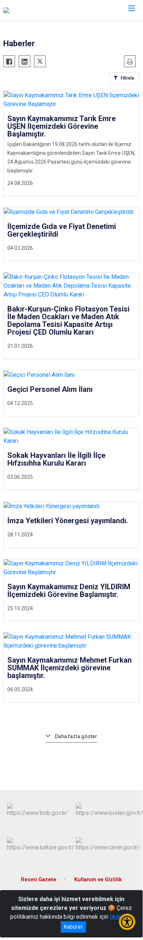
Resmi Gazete (38, 880)
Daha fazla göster (76, 736)
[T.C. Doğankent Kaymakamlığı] (40, 10)
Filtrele (127, 78)
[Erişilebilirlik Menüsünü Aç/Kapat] (127, 922)
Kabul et (73, 927)
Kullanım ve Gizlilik (98, 880)
